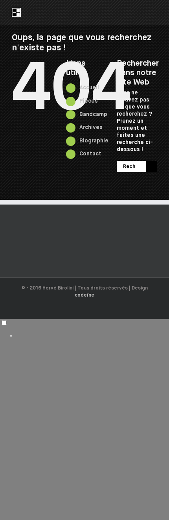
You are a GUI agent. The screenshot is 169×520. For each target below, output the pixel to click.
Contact (90, 154)
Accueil (89, 87)
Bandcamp (93, 114)
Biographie (93, 141)
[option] (92, 335)
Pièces (88, 101)
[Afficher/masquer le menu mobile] (154, 12)
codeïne (84, 295)
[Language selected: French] (84, 329)
